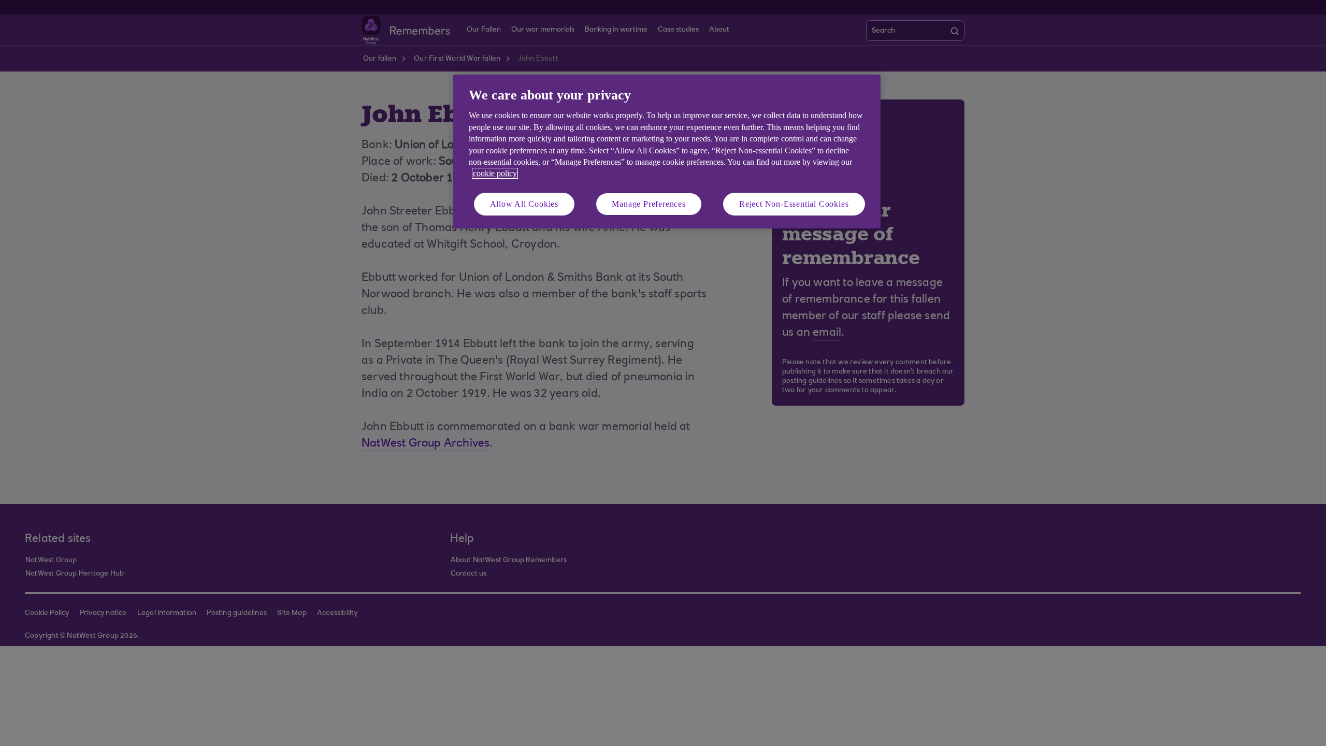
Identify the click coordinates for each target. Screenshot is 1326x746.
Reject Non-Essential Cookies (793, 203)
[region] (667, 151)
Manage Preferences (648, 203)
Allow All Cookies (524, 203)
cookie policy (495, 173)
